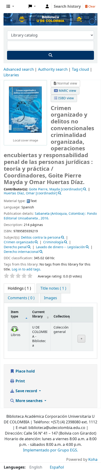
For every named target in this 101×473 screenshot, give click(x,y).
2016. (45, 218)
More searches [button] (29, 401)
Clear (91, 6)
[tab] (53, 288)
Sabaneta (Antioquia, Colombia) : (60, 213)
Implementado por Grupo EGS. (50, 450)
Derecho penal (15, 247)
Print (20, 381)
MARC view (67, 90)
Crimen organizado (19, 242)
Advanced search (19, 69)
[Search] (50, 55)
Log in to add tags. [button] (26, 269)
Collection (62, 316)
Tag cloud (80, 69)
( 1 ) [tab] (19, 288)
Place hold (25, 371)
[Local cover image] (25, 109)
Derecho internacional (21, 251)
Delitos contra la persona (40, 237)
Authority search (53, 69)
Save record (26, 391)
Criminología (53, 242)
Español (57, 467)
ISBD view (65, 98)
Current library (38, 314)
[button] (10, 6)
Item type (15, 314)
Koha (92, 459)
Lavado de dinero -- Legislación (60, 247)
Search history (67, 6)
